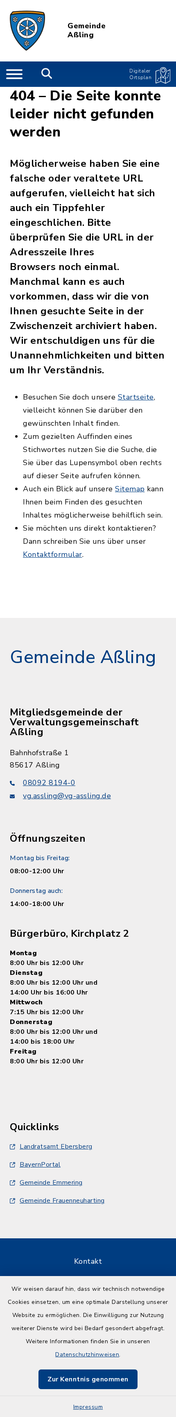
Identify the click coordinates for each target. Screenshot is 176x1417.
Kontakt (88, 1261)
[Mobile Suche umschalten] (47, 74)
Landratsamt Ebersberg (56, 1146)
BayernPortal (40, 1164)
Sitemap (130, 489)
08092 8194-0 (49, 783)
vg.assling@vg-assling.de (67, 796)
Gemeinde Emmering (51, 1182)
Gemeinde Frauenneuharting (62, 1200)
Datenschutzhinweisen (87, 1354)
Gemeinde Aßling (87, 30)
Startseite (136, 397)
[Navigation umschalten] (14, 74)
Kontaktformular (52, 554)
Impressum (88, 1407)
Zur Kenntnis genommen (88, 1379)
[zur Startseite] (27, 30)
